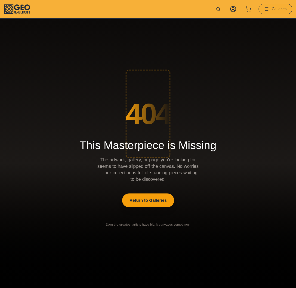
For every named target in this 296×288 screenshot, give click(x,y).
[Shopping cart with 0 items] (248, 9)
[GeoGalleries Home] (17, 9)
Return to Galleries (148, 200)
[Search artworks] (218, 9)
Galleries (279, 9)
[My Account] (233, 9)
